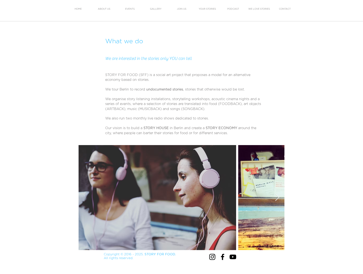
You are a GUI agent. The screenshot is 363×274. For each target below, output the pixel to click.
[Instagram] (212, 257)
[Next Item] (277, 197)
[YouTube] (233, 257)
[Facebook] (222, 257)
